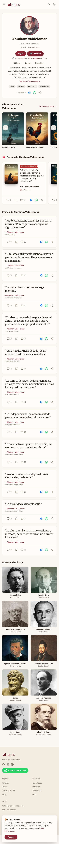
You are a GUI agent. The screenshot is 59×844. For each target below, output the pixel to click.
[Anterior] (5, 127)
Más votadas (37, 783)
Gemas (34, 794)
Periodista (31, 86)
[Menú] (4, 4)
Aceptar (11, 837)
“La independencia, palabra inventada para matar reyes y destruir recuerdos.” (28, 415)
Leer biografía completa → (29, 81)
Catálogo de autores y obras (13, 806)
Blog (4, 794)
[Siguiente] (53, 127)
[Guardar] (15, 199)
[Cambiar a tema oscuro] (54, 4)
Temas (5, 786)
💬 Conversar (35, 53)
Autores (5, 783)
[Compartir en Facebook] (29, 92)
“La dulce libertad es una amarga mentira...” (24, 289)
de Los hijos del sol (11, 331)
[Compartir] (40, 92)
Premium (36, 58)
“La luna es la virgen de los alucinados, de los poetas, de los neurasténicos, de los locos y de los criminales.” (29, 384)
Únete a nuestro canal (17, 770)
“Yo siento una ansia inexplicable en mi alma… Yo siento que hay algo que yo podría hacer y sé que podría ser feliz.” (28, 321)
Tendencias (36, 790)
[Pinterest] (12, 764)
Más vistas (36, 786)
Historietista (44, 86)
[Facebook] (3, 764)
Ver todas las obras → (48, 106)
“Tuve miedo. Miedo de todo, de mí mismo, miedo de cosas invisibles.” (26, 352)
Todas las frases (8, 790)
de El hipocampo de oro (13, 268)
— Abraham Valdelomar (30, 186)
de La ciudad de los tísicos (14, 455)
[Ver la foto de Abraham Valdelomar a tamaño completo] (29, 26)
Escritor (21, 86)
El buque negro (8, 147)
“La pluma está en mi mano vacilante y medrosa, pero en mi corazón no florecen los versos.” (29, 534)
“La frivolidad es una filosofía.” (23, 504)
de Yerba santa (10, 235)
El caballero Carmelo (34, 147)
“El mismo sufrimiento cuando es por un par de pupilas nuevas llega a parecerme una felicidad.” (29, 257)
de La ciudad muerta (12, 361)
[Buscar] (48, 4)
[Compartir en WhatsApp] (34, 92)
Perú (12, 86)
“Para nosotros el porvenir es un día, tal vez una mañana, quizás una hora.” (28, 445)
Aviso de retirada (9, 809)
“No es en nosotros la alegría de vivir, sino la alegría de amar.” (27, 475)
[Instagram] (8, 764)
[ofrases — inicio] (15, 4)
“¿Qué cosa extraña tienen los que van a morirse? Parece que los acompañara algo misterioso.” (28, 224)
